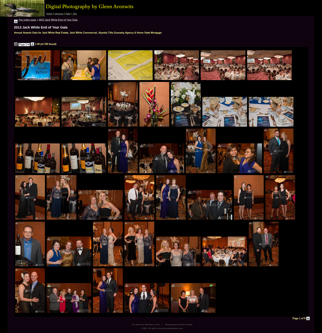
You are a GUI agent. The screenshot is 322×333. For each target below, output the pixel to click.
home (49, 13)
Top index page (27, 19)
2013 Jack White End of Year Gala (58, 19)
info (74, 13)
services (59, 13)
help (68, 13)
